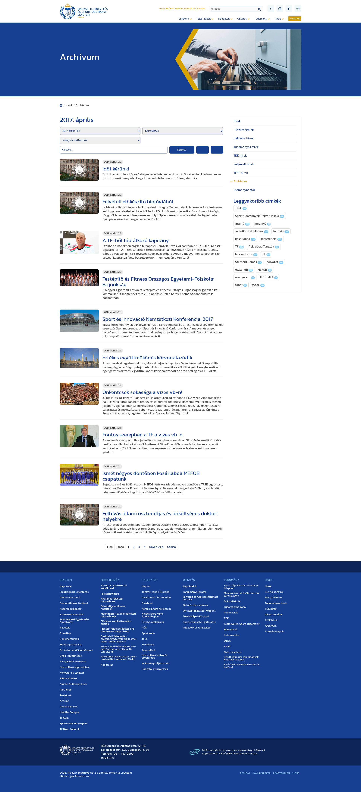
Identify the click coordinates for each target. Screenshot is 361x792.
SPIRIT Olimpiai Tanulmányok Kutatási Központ (241, 658)
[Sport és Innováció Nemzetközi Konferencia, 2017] (79, 321)
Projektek (65, 695)
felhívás (280, 231)
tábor (240, 284)
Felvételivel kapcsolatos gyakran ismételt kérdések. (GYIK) (119, 658)
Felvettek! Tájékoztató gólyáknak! (114, 587)
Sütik (295, 773)
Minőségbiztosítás (71, 644)
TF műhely (148, 644)
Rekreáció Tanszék (263, 246)
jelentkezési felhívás (251, 231)
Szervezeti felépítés (72, 614)
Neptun (179, 9)
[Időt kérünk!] (79, 170)
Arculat (64, 701)
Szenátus (65, 633)
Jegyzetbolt (149, 650)
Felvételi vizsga (110, 594)
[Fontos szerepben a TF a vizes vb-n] (79, 436)
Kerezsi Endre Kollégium (156, 609)
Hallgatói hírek (243, 138)
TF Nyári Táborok (70, 729)
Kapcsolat (66, 586)
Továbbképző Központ (196, 616)
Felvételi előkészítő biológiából (137, 201)
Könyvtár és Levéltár (72, 673)
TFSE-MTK (268, 277)
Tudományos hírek (246, 146)
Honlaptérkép (262, 773)
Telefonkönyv (166, 9)
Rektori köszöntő (70, 597)
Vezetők (65, 627)
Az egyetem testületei (73, 661)
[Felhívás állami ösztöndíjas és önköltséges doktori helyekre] (79, 514)
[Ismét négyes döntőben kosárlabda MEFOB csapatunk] (79, 474)
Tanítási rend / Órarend (155, 592)
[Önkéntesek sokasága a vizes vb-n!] (79, 394)
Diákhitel (147, 603)
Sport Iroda (148, 633)
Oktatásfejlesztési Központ (199, 611)
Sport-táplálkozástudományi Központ (241, 587)
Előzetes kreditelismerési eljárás (116, 622)
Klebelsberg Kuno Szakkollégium (152, 615)
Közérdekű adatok (71, 609)
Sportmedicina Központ (74, 723)
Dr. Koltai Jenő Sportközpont (76, 650)
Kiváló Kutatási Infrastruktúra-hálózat (242, 666)
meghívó (262, 223)
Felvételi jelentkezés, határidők (113, 607)
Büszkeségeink (244, 129)
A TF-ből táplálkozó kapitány (135, 240)
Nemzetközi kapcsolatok (74, 667)
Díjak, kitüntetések (71, 656)
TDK (226, 618)
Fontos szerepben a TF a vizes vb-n (142, 434)
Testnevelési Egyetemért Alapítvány (74, 620)
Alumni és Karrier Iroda (73, 684)
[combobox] (236, 8)
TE (266, 254)
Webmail (188, 9)
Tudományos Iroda (235, 607)
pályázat (275, 261)
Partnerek (66, 689)
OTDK (227, 641)
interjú (242, 223)
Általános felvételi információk (112, 600)
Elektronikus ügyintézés (74, 592)
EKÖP (227, 646)
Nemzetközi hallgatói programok (154, 656)
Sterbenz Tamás (248, 261)
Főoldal (245, 773)
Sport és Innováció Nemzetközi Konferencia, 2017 (157, 319)
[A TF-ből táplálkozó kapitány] (79, 242)
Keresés (181, 149)
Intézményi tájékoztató (155, 663)
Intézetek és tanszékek (197, 627)
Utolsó (171, 546)
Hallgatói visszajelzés (155, 669)
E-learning (199, 9)
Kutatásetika (231, 635)
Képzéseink (190, 586)
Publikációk (231, 612)
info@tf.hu (108, 757)
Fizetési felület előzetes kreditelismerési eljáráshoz (118, 630)
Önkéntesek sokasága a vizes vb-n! (142, 392)
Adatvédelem (281, 773)
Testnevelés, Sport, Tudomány (241, 624)
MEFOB (264, 269)
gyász (258, 284)
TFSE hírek (241, 172)
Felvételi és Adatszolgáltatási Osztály (200, 598)
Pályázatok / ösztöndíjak (156, 597)
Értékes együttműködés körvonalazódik (147, 357)
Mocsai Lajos (246, 254)
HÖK (144, 627)
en (298, 8)
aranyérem (244, 277)
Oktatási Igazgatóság (195, 605)
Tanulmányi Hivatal (194, 592)
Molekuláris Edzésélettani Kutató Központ (242, 594)
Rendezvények (68, 706)
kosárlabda (245, 238)
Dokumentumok (69, 639)
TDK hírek (240, 155)
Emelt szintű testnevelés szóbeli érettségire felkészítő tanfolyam (118, 649)
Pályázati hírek (244, 164)
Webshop (294, 18)
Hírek (237, 121)
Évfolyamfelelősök (153, 622)
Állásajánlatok (68, 678)
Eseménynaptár (244, 190)
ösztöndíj (243, 269)
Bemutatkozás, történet (74, 603)
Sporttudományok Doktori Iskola (259, 215)
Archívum (240, 181)
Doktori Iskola (232, 601)
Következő (156, 546)
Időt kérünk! (115, 168)
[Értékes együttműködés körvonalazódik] (79, 358)
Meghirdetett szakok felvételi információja (118, 615)
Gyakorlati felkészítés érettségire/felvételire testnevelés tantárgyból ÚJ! (119, 639)
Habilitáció (230, 629)
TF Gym (64, 718)
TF (239, 246)
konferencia (270, 238)
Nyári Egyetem (232, 652)
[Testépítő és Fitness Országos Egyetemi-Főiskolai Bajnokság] (79, 277)
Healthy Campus (69, 712)
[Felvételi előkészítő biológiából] (79, 203)
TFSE (240, 208)
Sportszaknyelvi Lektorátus (199, 622)
